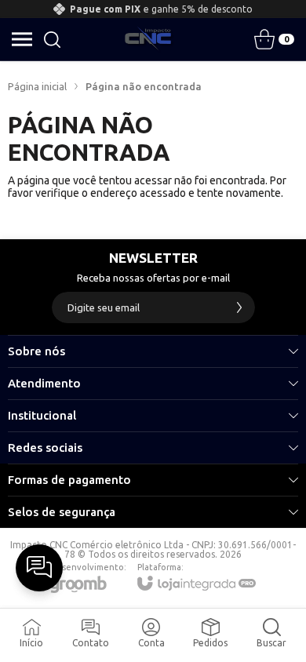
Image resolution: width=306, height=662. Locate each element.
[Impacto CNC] (148, 39)
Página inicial (37, 86)
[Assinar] (239, 307)
